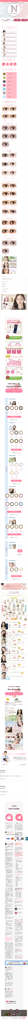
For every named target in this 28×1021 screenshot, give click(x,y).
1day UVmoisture (9, 47)
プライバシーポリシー (14, 281)
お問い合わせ (14, 291)
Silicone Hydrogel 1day (10, 31)
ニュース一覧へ (22, 764)
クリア (9, 96)
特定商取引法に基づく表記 (14, 278)
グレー (9, 92)
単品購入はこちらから (14, 419)
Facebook (17, 1010)
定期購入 (17, 19)
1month (7, 51)
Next (25, 302)
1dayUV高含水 (8, 39)
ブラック (9, 81)
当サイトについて (14, 276)
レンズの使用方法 (4, 20)
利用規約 (14, 286)
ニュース (4, 778)
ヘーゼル (9, 77)
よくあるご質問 (13, 20)
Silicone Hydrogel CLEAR (10, 55)
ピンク (9, 85)
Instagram (11, 1010)
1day (7, 43)
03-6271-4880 (7, 0)
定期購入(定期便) (14, 416)
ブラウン (9, 73)
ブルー (9, 89)
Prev (3, 302)
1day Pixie (8, 35)
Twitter (14, 1014)
